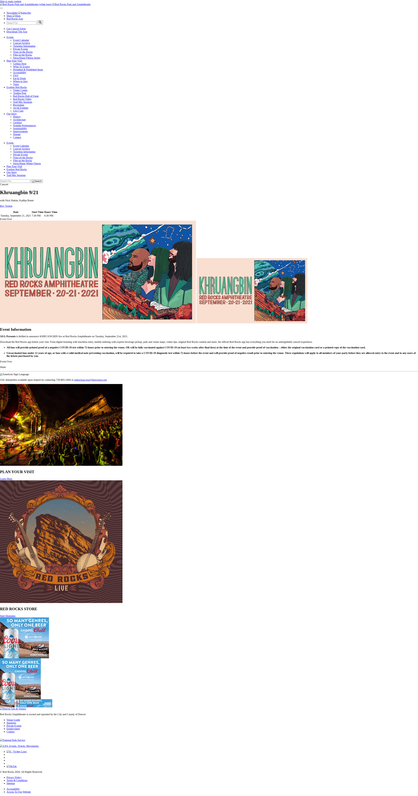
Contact (17, 137)
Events (10, 37)
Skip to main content (10, 1)
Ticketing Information (24, 46)
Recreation (18, 105)
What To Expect (21, 66)
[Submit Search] (40, 22)
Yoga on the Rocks (23, 52)
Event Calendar (21, 40)
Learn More (6, 478)
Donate (17, 134)
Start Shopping (7, 615)
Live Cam (18, 110)
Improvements (20, 131)
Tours (16, 84)
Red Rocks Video (22, 99)
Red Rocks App (15, 18)
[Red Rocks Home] (209, 4)
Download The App (17, 31)
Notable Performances (24, 125)
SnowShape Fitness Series (26, 57)
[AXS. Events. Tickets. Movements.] (19, 746)
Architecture (19, 119)
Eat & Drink (19, 78)
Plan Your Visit (14, 60)
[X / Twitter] (17, 751)
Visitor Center (20, 90)
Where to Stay (20, 81)
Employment (13, 728)
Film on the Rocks (22, 54)
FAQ (15, 75)
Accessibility (19, 72)
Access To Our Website (19, 791)
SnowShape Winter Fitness (27, 163)
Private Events (20, 49)
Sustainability (20, 128)
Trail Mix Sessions (22, 102)
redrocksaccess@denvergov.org (90, 379)
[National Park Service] (12, 740)
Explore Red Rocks (17, 87)
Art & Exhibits (20, 107)
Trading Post (19, 93)
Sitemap (11, 783)
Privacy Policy (14, 777)
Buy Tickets (6, 206)
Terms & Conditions (17, 780)
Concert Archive (21, 43)
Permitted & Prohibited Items (28, 69)
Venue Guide (13, 719)
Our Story (12, 113)
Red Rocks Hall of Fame (26, 96)
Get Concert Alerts (16, 28)
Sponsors (11, 722)
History (17, 116)
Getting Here (19, 63)
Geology (17, 122)
